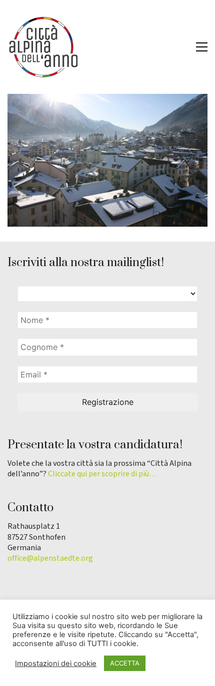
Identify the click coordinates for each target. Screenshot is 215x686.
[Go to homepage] (43, 46)
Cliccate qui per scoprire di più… (102, 474)
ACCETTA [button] (125, 663)
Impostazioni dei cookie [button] (55, 663)
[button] (202, 47)
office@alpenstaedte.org (50, 558)
